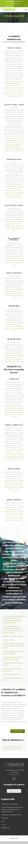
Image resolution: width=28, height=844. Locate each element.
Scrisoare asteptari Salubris (14, 42)
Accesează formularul (14, 791)
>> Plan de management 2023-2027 (12, 749)
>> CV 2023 (21, 138)
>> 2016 (19, 96)
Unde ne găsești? (14, 3)
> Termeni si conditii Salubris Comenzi (11, 815)
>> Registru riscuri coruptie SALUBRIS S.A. (13, 636)
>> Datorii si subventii (8, 640)
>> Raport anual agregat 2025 (10, 674)
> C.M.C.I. (3, 824)
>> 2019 (9, 414)
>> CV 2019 (13, 414)
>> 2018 (11, 96)
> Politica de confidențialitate (9, 804)
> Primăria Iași (4, 818)
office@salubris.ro (15, 774)
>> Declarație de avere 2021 (15, 144)
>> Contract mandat (14, 85)
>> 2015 (20, 151)
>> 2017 (15, 96)
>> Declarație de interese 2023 (12, 83)
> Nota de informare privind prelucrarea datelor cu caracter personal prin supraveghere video (12, 809)
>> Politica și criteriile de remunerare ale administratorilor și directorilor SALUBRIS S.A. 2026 (13, 646)
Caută (24, 6)
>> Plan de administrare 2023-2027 (11, 747)
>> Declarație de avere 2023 (16, 81)
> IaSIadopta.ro (5, 828)
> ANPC (3, 821)
